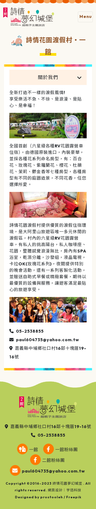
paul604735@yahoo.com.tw (47, 339)
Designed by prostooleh (39, 497)
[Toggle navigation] (85, 17)
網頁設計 (55, 490)
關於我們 (48, 77)
